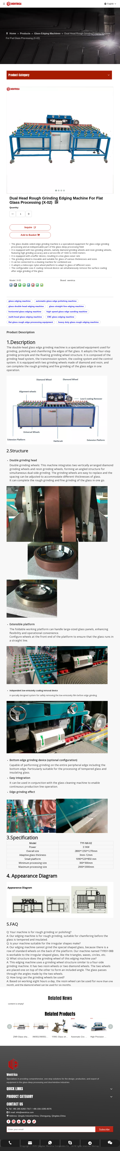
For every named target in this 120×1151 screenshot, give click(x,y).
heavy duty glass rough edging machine (78, 322)
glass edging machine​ (19, 301)
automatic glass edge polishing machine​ (56, 301)
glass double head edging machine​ (26, 306)
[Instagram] (24, 1121)
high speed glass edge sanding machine (67, 311)
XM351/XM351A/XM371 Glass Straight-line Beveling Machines (40, 1037)
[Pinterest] (29, 1121)
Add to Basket (28, 235)
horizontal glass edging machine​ (24, 311)
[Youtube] (19, 1121)
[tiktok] (34, 1121)
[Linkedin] (14, 1121)
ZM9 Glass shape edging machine (21, 1037)
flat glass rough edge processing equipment (30, 322)
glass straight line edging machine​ (66, 306)
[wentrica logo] (13, 1064)
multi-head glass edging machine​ (25, 317)
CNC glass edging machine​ (60, 317)
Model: (13, 280)
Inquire (28, 227)
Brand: (63, 280)
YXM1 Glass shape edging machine (60, 1037)
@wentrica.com (26, 1112)
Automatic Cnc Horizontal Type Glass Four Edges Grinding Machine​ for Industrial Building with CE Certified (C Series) (79, 1037)
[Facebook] (8, 1121)
